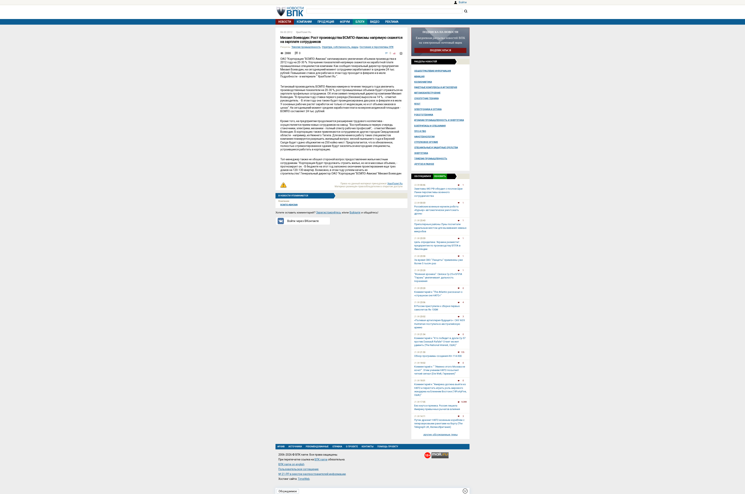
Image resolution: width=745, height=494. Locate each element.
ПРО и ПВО (420, 131)
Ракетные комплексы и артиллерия (435, 87)
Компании (304, 21)
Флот (417, 104)
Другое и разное (424, 164)
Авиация (419, 76)
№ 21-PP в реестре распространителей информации (312, 474)
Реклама (391, 21)
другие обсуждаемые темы (440, 434)
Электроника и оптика (428, 109)
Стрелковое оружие (426, 142)
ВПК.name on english (291, 464)
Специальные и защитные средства (436, 147)
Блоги (360, 21)
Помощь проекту (387, 446)
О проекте (352, 446)
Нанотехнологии (424, 136)
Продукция (326, 21)
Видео (374, 21)
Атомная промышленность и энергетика (439, 120)
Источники (295, 446)
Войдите (355, 212)
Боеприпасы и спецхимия (430, 126)
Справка (337, 446)
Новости (284, 21)
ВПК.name (320, 459)
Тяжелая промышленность (430, 158)
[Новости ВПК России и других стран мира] (290, 15)
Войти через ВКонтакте (303, 221)
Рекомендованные (317, 446)
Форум (345, 21)
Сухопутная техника (426, 98)
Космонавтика (423, 82)
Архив (281, 446)
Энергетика (421, 153)
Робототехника (423, 115)
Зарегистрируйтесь (328, 212)
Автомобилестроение (427, 93)
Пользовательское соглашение (298, 469)
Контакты (367, 446)
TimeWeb (304, 478)
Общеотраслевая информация (432, 71)
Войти (463, 2)
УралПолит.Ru (303, 32)
